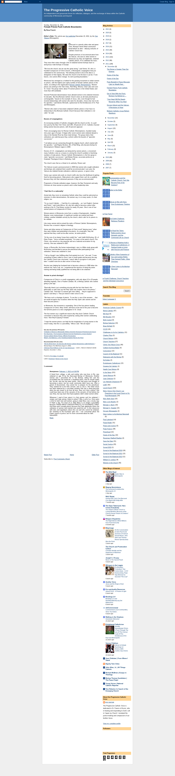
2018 (107, 39)
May (109, 139)
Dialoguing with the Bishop (112, 357)
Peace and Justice (109, 426)
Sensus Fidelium (112, 643)
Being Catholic (108, 311)
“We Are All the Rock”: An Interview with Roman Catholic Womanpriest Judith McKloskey (69, 343)
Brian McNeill (107, 326)
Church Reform (108, 338)
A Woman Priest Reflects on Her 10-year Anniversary (59, 348)
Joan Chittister (108, 379)
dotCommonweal (112, 608)
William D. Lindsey (109, 460)
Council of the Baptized (111, 354)
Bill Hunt (106, 314)
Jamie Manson (108, 375)
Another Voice (111, 582)
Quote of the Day (113, 75)
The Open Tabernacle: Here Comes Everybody (115, 507)
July (109, 132)
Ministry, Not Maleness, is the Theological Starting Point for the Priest (63, 337)
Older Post (95, 455)
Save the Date (108, 441)
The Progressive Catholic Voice (68, 10)
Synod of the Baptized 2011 (112, 453)
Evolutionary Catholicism (111, 363)
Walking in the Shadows (114, 617)
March (110, 146)
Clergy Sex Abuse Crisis (111, 345)
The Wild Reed (111, 472)
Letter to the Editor (115, 190)
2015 (107, 50)
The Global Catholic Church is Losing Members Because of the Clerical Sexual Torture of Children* (117, 511)
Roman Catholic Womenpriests (80, 85)
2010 (107, 157)
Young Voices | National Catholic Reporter (114, 684)
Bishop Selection (109, 323)
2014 (107, 53)
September (111, 125)
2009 (107, 161)
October (110, 121)
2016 (107, 46)
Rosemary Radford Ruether (112, 438)
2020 (107, 32)
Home (72, 455)
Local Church (107, 388)
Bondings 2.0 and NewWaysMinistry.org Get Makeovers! (114, 600)
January (110, 153)
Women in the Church (61, 358)
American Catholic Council (112, 308)
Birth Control (107, 320)
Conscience (107, 351)
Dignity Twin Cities (112, 664)
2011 (107, 64)
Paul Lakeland (108, 419)
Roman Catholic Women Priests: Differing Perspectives (60, 336)
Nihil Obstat (110, 496)
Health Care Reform (110, 369)
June (109, 135)
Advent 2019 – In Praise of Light (116, 591)
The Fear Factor (106, 214)
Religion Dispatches (113, 519)
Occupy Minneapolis (110, 411)
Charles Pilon (107, 335)
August (110, 128)
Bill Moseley (107, 317)
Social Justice (108, 444)
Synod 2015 (107, 447)
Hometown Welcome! (112, 619)
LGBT (105, 385)
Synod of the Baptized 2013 (112, 457)
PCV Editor (109, 702)
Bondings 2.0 (110, 597)
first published (70, 36)
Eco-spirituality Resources (115, 589)
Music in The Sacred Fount (114, 560)
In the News (107, 372)
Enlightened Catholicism (115, 624)
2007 (107, 168)
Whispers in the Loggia (114, 565)
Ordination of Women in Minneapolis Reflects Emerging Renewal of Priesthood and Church (70, 331)
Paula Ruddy (107, 423)
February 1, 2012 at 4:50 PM (69, 371)
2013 (107, 57)
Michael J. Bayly (109, 405)
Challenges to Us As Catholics (113, 332)
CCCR (105, 329)
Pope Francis (107, 429)
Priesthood (51, 358)
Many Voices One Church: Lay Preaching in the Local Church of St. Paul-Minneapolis (116, 393)
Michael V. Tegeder (109, 408)
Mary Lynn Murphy (109, 402)
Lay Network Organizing (111, 382)
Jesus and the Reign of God (115, 584)
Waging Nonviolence (113, 487)
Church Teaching (109, 341)
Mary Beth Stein (108, 399)
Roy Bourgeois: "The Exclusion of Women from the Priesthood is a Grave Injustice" (68, 334)
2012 (107, 60)
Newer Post (48, 455)
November (111, 118)
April (109, 142)
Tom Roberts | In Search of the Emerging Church (117, 690)
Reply (52, 418)
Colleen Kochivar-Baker (111, 348)
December (111, 66)
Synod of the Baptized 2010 (112, 450)
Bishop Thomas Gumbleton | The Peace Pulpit (116, 679)
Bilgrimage (110, 528)
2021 (107, 29)
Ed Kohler (106, 360)
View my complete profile (111, 723)
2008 (107, 164)
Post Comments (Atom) (62, 459)
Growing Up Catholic (110, 366)
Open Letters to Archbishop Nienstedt (116, 414)
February (111, 149)
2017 (107, 43)
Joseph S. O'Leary (112, 558)
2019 (107, 36)
